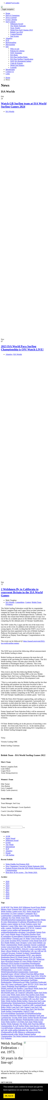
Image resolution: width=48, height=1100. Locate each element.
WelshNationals (23, 968)
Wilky (16, 926)
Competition (19, 602)
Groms (3, 947)
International (10, 847)
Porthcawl (25, 916)
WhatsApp (40, 959)
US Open (13, 913)
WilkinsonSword (18, 982)
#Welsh (12, 934)
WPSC (28, 955)
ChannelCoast (17, 938)
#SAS (14, 965)
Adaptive (9, 38)
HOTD (30, 984)
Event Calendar (11, 20)
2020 (7, 894)
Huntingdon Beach (8, 957)
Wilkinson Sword (16, 24)
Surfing (8, 911)
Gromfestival (32, 986)
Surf (39, 936)
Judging (4, 924)
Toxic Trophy (15, 28)
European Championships (10, 997)
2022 (7, 890)
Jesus (3, 961)
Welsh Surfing (11, 1001)
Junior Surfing (28, 1018)
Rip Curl (20, 947)
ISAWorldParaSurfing (33, 1013)
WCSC (32, 928)
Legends (13, 67)
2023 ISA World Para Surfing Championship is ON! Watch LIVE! (22, 348)
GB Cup (34, 951)
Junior (34, 943)
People (8, 853)
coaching (37, 949)
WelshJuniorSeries (19, 1003)
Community (28, 913)
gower (32, 930)
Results (36, 1018)
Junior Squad (10, 838)
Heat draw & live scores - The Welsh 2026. (21, 872)
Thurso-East (32, 1001)
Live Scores (17, 970)
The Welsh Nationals (18, 26)
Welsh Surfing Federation (26, 1015)
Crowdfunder (31, 932)
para (33, 955)
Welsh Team (20, 918)
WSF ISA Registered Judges (20, 61)
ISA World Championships (35, 978)
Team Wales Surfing (8, 1022)
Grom (29, 943)
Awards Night (17, 1018)
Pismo (3, 945)
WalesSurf (13, 1015)
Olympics (9, 604)
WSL (37, 976)
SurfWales (34, 980)
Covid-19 (35, 909)
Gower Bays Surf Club (28, 1009)
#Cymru (4, 922)
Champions (27, 970)
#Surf (38, 934)
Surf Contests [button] (10, 22)
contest (43, 926)
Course (11, 926)
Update (29, 909)
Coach (7, 934)
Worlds (37, 916)
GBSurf (23, 974)
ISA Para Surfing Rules (18, 57)
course (9, 924)
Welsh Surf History (17, 65)
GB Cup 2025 (34, 999)
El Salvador (20, 978)
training (15, 924)
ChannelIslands (35, 953)
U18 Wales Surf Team (24, 1022)
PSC (34, 959)
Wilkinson (19, 959)
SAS (2, 1038)
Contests (30, 926)
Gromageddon (17, 1011)
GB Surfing (10, 855)
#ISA (27, 918)
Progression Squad (8, 959)
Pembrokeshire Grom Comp (33, 1020)
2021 (7, 892)
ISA (10, 918)
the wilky (29, 1030)
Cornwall (4, 953)
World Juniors (23, 957)
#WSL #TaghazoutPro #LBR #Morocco (19, 1031)
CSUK (36, 984)
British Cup (41, 943)
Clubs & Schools (16, 63)
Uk (24, 938)
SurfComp (40, 1015)
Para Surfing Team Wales (35, 995)
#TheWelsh (25, 934)
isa (20, 924)
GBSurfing (29, 993)
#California (22, 922)
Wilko (27, 982)
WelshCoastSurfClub (8, 988)
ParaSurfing (20, 1013)
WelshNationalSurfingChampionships (15, 972)
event (20, 911)
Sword (25, 959)
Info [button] (7, 47)
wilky (3, 928)
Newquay (11, 953)
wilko (16, 1034)
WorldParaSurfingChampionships (13, 955)
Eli (16, 957)
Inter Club (22, 926)
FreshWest (34, 982)
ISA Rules (14, 55)
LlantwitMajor (6, 938)
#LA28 (15, 1026)
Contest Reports (16, 34)
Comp (31, 916)
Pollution (8, 1038)
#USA (39, 922)
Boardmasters (35, 963)
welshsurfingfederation (9, 932)
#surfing (37, 920)
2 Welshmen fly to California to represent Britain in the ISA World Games (22, 592)
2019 (7, 896)
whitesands (31, 1028)
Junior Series (17, 990)
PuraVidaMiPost (21, 986)
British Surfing (22, 1001)
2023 (7, 888)
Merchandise (10, 45)
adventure (21, 932)
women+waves (6, 930)
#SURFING (16, 949)
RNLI (19, 941)
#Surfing (32, 934)
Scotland (26, 953)
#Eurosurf (43, 1018)
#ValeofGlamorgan (30, 936)
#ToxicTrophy (6, 965)
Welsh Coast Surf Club (14, 1007)
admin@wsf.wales (12, 3)
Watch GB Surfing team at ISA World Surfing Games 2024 (23, 105)
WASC (44, 938)
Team (33, 976)
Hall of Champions (13, 15)
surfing (15, 930)
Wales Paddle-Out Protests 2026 (17, 864)
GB (16, 993)
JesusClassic (33, 972)
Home (8, 13)
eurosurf (35, 947)
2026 (7, 881)
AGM (8, 836)
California (4, 918)
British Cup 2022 (16, 32)
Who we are (14, 49)
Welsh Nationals (13, 1024)
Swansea (13, 941)
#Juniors (12, 1020)
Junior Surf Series (40, 993)
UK (45, 951)
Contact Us (10, 72)
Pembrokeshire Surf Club (10, 1009)
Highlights (10, 986)
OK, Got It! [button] (9, 1096)
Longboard (41, 945)
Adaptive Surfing (11, 999)
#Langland (5, 968)
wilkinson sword (20, 1028)
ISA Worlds (10, 111)
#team (18, 934)
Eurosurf (9, 990)
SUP (7, 40)
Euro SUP (42, 941)
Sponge (34, 945)
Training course (31, 924)
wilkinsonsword (32, 1032)
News (11, 17)
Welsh (3, 911)
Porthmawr (17, 1005)
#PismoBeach (32, 922)
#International (12, 922)
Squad (28, 976)
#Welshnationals (7, 970)
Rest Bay (41, 1009)
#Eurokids (5, 1020)
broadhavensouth (7, 1034)
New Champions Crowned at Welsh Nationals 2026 (25, 866)
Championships (11, 945)
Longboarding (6, 916)
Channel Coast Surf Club (33, 1007)
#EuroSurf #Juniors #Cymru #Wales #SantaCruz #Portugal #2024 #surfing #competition (21, 962)
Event (23, 924)
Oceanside (5, 1015)
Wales (28, 938)
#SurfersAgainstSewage (25, 965)
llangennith (25, 930)
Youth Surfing (6, 1011)
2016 (7, 898)
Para (13, 918)
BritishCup (16, 951)
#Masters (19, 1020)
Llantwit (38, 928)
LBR (32, 1005)
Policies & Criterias (17, 51)
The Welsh (10, 845)
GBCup (40, 951)
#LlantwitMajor (17, 936)
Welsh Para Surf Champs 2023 (21, 30)
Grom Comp (5, 995)
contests (8, 928)
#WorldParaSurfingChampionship (13, 920)
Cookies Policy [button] (36, 1090)
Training (32, 968)
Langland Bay (6, 1018)
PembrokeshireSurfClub (35, 1003)
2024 (7, 886)
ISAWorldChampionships (10, 980)
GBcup (8, 951)
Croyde (42, 1026)
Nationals (37, 926)
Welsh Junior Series (18, 995)
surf (19, 930)
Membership (10, 70)
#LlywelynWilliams (8, 1013)
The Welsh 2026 (25, 1024)
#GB (10, 949)
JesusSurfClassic (7, 974)
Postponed (40, 968)
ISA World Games (29, 990)
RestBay (20, 988)
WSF (8, 907)
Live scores (5, 941)
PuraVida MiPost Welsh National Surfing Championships (22, 975)
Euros (38, 907)
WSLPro (42, 976)
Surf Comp (42, 1001)
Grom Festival (36, 938)
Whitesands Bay (7, 1005)
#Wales (43, 920)
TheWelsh (13, 968)
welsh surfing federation (17, 1030)
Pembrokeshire (6, 982)
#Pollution (39, 965)
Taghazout (5, 978)
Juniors (38, 932)
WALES (25, 949)
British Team (36, 602)
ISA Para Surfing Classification (21, 59)
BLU (35, 913)
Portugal (15, 909)
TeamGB (21, 993)
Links (8, 74)
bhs (39, 1032)
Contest (28, 602)
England (19, 953)
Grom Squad (33, 941)
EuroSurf (25, 941)
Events (8, 842)
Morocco (12, 978)
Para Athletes (23, 999)
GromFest (25, 1005)
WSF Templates (16, 53)
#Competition (6, 936)
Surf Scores (14, 36)
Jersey (9, 909)
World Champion (24, 945)
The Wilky (27, 947)
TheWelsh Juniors (18, 928)
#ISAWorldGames (7, 993)
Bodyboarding (11, 42)
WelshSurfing (25, 951)
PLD (30, 957)
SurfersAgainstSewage (37, 1036)
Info (20, 909)
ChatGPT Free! (28, 1011)
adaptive (38, 955)
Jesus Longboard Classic (18, 984)
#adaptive (29, 920)
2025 (7, 884)
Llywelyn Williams (27, 997)
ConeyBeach (28, 988)
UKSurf (17, 974)
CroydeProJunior (7, 1028)
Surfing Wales (24, 1026)
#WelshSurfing (6, 1003)
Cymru (31, 949)
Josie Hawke (34, 1026)
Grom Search (11, 947)
